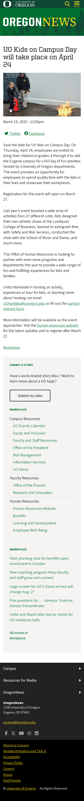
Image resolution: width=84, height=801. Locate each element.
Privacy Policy (13, 763)
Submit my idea (30, 395)
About (7, 774)
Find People (12, 780)
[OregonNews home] (39, 22)
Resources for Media (19, 680)
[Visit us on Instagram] (29, 733)
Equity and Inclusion (29, 433)
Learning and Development (34, 523)
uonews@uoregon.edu (19, 722)
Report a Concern (16, 745)
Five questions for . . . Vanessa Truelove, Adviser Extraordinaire (41, 603)
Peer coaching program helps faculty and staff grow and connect (39, 575)
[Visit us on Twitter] (13, 733)
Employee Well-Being (30, 530)
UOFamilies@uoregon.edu (24, 303)
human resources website (57, 325)
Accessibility (11, 757)
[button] (42, 115)
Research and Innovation (33, 492)
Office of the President (30, 448)
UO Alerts (20, 469)
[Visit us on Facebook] (6, 733)
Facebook (36, 133)
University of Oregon (21, 788)
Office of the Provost (29, 485)
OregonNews (13, 692)
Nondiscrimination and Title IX (24, 751)
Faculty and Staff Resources (35, 440)
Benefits (19, 516)
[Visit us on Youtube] (21, 733)
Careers (8, 768)
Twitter (14, 133)
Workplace (11, 347)
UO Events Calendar (29, 426)
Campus (9, 668)
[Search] (67, 4)
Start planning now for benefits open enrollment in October (39, 561)
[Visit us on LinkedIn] (36, 733)
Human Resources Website (34, 508)
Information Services (29, 462)
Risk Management (27, 455)
